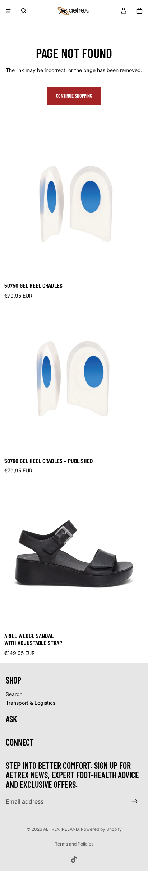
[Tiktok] (74, 859)
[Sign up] (134, 801)
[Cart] (139, 11)
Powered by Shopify (101, 829)
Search (14, 694)
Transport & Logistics (30, 702)
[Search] (24, 11)
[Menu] (8, 11)
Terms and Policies (74, 844)
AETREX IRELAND (61, 829)
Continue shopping (74, 96)
